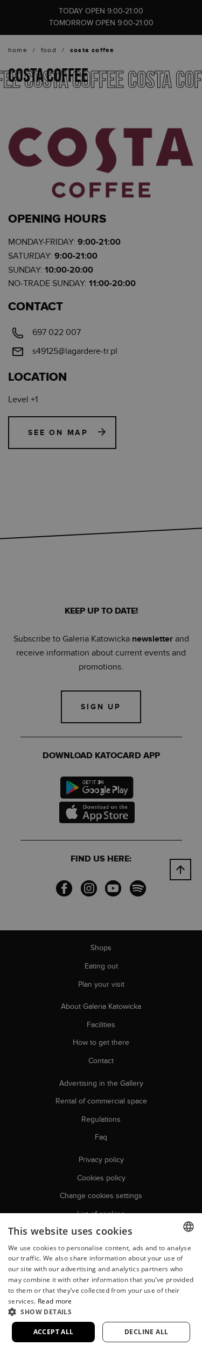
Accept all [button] (53, 1331)
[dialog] (101, 676)
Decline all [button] (146, 1331)
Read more (55, 1301)
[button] (101, 1311)
